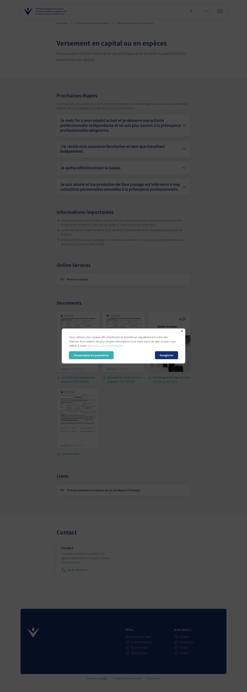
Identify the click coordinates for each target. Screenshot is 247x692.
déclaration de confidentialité (105, 345)
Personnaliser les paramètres (91, 355)
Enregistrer (166, 355)
